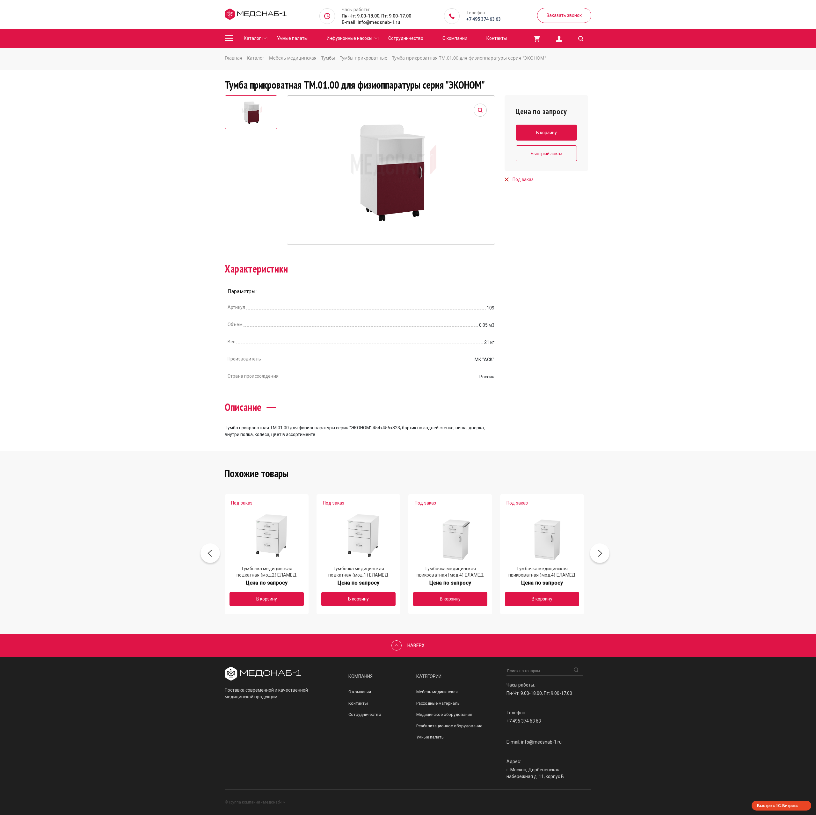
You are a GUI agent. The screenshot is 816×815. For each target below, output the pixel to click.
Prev (210, 554)
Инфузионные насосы (349, 38)
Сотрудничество (405, 38)
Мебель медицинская (437, 691)
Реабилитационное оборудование (449, 726)
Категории (428, 676)
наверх (416, 645)
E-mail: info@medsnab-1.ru (371, 22)
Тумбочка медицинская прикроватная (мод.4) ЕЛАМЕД (450, 571)
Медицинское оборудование (444, 714)
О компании (454, 38)
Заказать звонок (564, 15)
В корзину (266, 598)
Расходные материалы (438, 703)
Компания (360, 676)
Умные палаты (292, 38)
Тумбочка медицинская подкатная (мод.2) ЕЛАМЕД (266, 571)
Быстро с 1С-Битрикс (777, 805)
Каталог (252, 38)
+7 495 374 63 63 (483, 19)
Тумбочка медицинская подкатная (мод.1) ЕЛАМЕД (358, 571)
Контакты (496, 38)
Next (600, 554)
